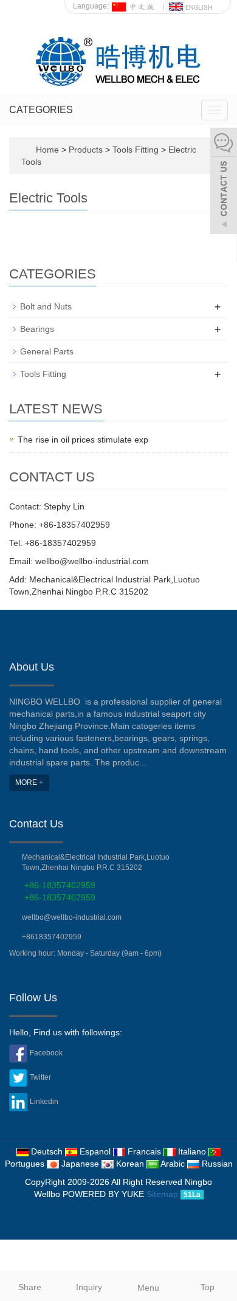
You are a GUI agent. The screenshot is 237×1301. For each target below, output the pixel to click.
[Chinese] (134, 6)
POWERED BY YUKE (104, 1194)
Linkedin (44, 1101)
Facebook (46, 1053)
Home (47, 149)
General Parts (47, 351)
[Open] (223, 182)
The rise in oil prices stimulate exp (83, 439)
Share (29, 1287)
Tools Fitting (135, 149)
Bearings (37, 329)
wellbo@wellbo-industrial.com (72, 917)
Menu (148, 1287)
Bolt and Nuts (46, 306)
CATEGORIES (41, 110)
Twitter (40, 1077)
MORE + (29, 782)
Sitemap (162, 1194)
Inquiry (89, 1287)
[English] (191, 6)
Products (87, 149)
